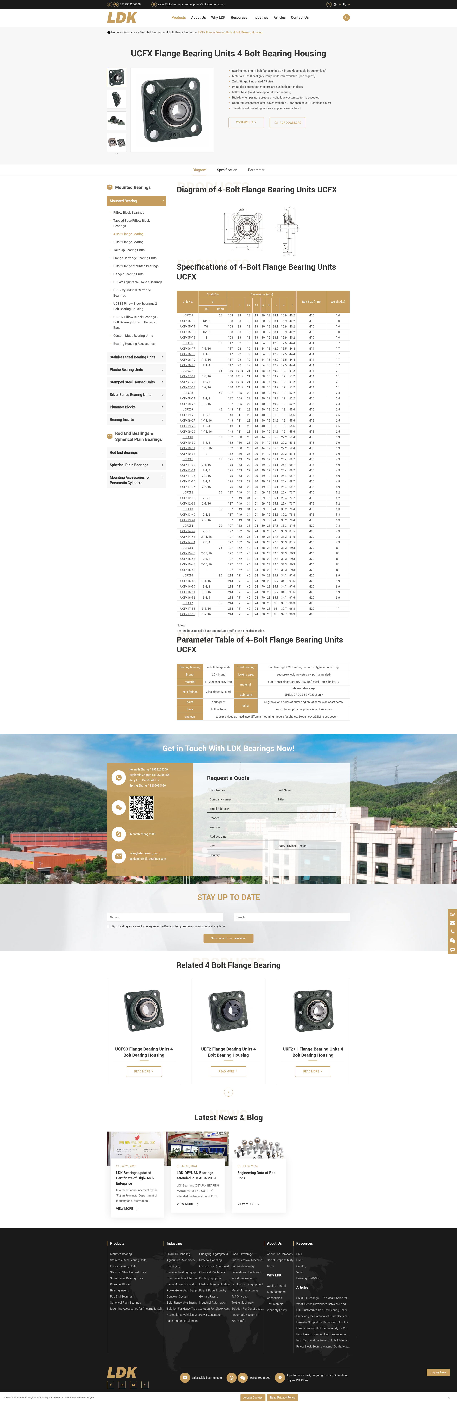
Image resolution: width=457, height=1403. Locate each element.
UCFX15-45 (187, 553)
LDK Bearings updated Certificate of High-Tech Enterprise (135, 1178)
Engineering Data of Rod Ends (256, 1175)
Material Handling (210, 1260)
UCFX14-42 (187, 531)
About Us (198, 17)
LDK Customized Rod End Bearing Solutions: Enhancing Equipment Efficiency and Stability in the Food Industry (323, 1310)
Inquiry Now (438, 1372)
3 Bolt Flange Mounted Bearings (136, 266)
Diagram (199, 170)
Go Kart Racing (208, 1296)
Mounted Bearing (151, 32)
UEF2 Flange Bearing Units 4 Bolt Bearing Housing (228, 1052)
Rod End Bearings (124, 452)
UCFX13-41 (187, 520)
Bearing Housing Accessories (134, 343)
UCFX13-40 (187, 514)
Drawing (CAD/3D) (308, 1278)
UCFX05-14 (187, 326)
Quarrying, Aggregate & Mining (215, 1254)
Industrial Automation (213, 1302)
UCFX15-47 (187, 564)
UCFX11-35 (187, 476)
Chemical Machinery (212, 1272)
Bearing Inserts (122, 419)
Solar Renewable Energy (182, 1302)
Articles (280, 17)
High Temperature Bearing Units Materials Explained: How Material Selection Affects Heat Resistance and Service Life (323, 1340)
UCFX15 (188, 548)
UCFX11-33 (187, 465)
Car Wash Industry (243, 1266)
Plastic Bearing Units (126, 369)
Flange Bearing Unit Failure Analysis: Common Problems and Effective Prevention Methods (323, 1328)
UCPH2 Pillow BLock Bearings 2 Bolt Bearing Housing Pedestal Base (135, 322)
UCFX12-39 (187, 503)
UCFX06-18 (187, 354)
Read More (142, 1071)
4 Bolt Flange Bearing (180, 32)
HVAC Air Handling (178, 1254)
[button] (116, 153)
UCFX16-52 (187, 597)
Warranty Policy (277, 1310)
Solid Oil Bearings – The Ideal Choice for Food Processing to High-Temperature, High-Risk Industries (323, 1298)
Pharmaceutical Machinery (183, 1278)
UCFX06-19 (187, 359)
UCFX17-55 (187, 614)
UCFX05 (188, 315)
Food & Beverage (242, 1254)
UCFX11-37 (187, 487)
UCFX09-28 (187, 426)
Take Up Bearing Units (129, 250)
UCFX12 (188, 492)
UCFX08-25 (187, 404)
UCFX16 (188, 575)
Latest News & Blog (228, 1117)
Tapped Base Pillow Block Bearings (131, 223)
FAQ (299, 1254)
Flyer (299, 1260)
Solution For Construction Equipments (248, 1308)
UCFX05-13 (187, 321)
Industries (260, 17)
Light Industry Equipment (247, 1284)
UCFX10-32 (187, 453)
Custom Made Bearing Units (133, 335)
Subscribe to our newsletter (228, 938)
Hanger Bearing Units (128, 274)
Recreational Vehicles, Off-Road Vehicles (183, 1314)
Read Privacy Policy (282, 1397)
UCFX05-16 (187, 337)
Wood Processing (242, 1278)
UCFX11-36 (187, 481)
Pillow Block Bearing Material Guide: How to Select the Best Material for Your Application (323, 1346)
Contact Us (300, 17)
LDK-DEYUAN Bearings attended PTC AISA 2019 (196, 1175)
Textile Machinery (243, 1302)
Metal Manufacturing (245, 1290)
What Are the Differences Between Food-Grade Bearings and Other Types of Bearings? (323, 1304)
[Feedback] (452, 949)
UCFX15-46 (187, 559)
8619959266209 (130, 4)
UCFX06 (188, 343)
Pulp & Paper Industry (212, 1290)
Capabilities (274, 1298)
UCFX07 (188, 370)
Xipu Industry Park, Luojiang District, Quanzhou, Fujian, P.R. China (317, 1378)
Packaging (173, 1266)
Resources (239, 17)
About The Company (280, 1254)
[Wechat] (452, 940)
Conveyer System (178, 1296)
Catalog (301, 1266)
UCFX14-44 (187, 542)
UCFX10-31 (187, 448)
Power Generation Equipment (183, 1290)
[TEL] (452, 931)
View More (127, 1208)
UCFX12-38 (187, 498)
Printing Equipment (211, 1278)
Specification (227, 170)
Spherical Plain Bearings (129, 465)
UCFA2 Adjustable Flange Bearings (137, 282)
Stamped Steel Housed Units (132, 382)
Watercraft (238, 1321)
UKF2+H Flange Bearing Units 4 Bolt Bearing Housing (313, 1052)
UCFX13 (188, 509)
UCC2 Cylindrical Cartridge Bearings (132, 292)
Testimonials (275, 1304)
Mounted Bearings (129, 187)
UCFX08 (188, 393)
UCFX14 (188, 525)
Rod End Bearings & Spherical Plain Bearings (134, 436)
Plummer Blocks (122, 407)
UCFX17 (188, 603)
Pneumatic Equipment (245, 1314)
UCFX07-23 (187, 387)
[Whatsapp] (452, 913)
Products (179, 17)
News (270, 1266)
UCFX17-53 (187, 608)
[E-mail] (452, 922)
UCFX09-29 (187, 431)
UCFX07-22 (187, 382)
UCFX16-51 (187, 592)
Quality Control (276, 1286)
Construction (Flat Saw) (214, 1266)
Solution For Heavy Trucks (183, 1308)
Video (299, 1272)
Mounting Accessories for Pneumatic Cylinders (130, 480)
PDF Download (288, 122)
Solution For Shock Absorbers (215, 1308)
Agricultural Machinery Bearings (183, 1260)
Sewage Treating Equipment (183, 1272)
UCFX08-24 (187, 398)
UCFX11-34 (187, 470)
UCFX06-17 (187, 348)
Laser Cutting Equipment (182, 1321)
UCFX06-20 (187, 365)
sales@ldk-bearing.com (173, 4)
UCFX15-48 (187, 570)
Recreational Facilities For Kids (248, 1272)
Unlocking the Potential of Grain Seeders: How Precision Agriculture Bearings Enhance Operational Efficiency (323, 1316)
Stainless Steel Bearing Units (132, 357)
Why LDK (218, 17)
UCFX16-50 (187, 586)
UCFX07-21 (187, 376)
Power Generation (210, 1314)
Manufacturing (276, 1292)
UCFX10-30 (187, 442)
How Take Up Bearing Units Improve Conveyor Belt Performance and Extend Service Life (323, 1334)
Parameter (256, 170)
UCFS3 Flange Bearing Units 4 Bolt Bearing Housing (144, 1052)
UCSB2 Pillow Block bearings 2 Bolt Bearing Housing (135, 306)
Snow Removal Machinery (248, 1260)
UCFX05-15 (187, 332)
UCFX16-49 (187, 581)
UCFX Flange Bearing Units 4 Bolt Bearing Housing (230, 32)
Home (115, 32)
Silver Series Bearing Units (130, 394)
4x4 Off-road (240, 1296)
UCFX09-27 (187, 420)
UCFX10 (188, 437)
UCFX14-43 (187, 536)
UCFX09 (188, 409)
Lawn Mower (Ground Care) (183, 1284)
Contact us (245, 122)
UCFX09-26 (187, 415)
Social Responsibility (280, 1260)
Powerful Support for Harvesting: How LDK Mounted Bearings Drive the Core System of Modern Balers (323, 1322)
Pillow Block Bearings (128, 212)
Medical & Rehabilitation (214, 1284)
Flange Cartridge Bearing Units (135, 258)
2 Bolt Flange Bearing (128, 242)
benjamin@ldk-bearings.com (207, 4)
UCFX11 (188, 459)
